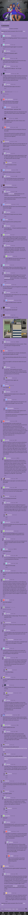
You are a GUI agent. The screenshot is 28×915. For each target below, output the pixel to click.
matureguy (7, 487)
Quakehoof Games (8, 714)
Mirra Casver (7, 314)
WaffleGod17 (7, 677)
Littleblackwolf (8, 169)
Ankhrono (8, 51)
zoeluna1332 (7, 522)
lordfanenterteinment (9, 530)
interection (7, 264)
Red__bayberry (8, 725)
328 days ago (11, 118)
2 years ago (14, 284)
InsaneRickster (8, 204)
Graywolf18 (7, 58)
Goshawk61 (7, 421)
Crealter (8, 127)
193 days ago (13, 73)
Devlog (25, 914)
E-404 (6, 350)
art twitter (15, 885)
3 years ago (12, 487)
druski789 (7, 440)
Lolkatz (9, 831)
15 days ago (14, 35)
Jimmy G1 (10, 377)
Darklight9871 (11, 408)
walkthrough (11, 193)
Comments (19, 914)
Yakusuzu (7, 385)
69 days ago (13, 51)
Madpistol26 (7, 307)
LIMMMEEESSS (8, 35)
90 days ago (12, 58)
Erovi (7, 118)
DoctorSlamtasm (8, 185)
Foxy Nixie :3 (7, 478)
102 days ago (12, 127)
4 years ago (13, 677)
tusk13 (6, 219)
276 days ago (15, 91)
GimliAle (7, 866)
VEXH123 (7, 599)
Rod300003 (7, 44)
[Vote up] (1, 35)
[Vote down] (1, 37)
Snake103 (7, 141)
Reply (4, 41)
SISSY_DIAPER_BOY (9, 99)
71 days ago (12, 44)
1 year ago (15, 99)
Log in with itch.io (5, 28)
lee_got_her (9, 107)
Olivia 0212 (7, 815)
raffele (6, 549)
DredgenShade (8, 622)
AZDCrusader (7, 570)
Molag (8, 685)
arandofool (9, 458)
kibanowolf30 (7, 73)
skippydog (7, 648)
